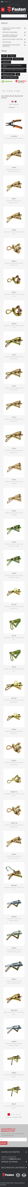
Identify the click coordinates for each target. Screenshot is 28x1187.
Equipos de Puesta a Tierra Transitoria (11, 28)
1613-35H (14, 604)
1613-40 (14, 636)
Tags (3, 51)
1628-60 (14, 1073)
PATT (4, 56)
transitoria (11, 56)
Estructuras (6, 42)
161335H (14, 729)
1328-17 (14, 198)
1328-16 (14, 167)
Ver (14, 122)
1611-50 (14, 448)
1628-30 (14, 948)
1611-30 (14, 386)
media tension (18, 59)
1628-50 (14, 1041)
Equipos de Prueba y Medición (12, 39)
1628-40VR (14, 1010)
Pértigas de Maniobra (9, 32)
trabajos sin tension (8, 74)
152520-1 (14, 261)
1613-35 (14, 542)
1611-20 (14, 355)
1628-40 (14, 979)
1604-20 (14, 323)
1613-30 (14, 479)
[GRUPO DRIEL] (21, 81)
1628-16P (14, 916)
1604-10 (14, 292)
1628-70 (14, 1104)
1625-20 (14, 760)
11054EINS (14, 136)
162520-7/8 (14, 823)
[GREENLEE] (7, 81)
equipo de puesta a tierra (10, 77)
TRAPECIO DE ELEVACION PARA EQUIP (12, 66)
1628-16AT (14, 885)
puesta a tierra (7, 59)
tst (18, 74)
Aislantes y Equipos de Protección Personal (10, 35)
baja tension (6, 62)
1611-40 (14, 417)
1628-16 (14, 854)
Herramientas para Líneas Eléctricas (11, 45)
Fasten (12, 1183)
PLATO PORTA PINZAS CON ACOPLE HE (13, 70)
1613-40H (14, 698)
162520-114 (14, 792)
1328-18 (14, 230)
